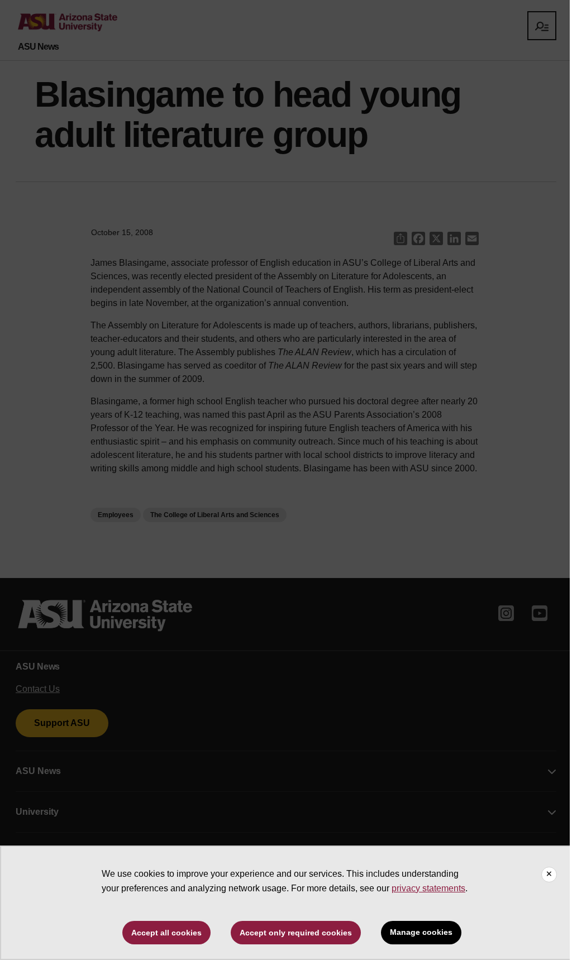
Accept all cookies (166, 932)
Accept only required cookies (296, 932)
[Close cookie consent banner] (549, 874)
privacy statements (428, 888)
